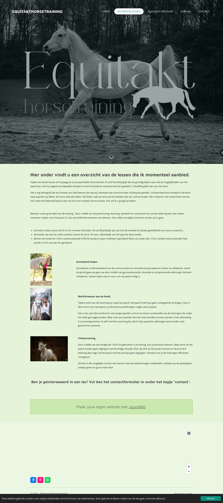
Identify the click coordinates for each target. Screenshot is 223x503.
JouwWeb (137, 407)
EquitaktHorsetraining (37, 11)
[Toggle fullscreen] (189, 433)
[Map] (111, 452)
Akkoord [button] (211, 498)
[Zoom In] (189, 466)
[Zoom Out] (189, 471)
